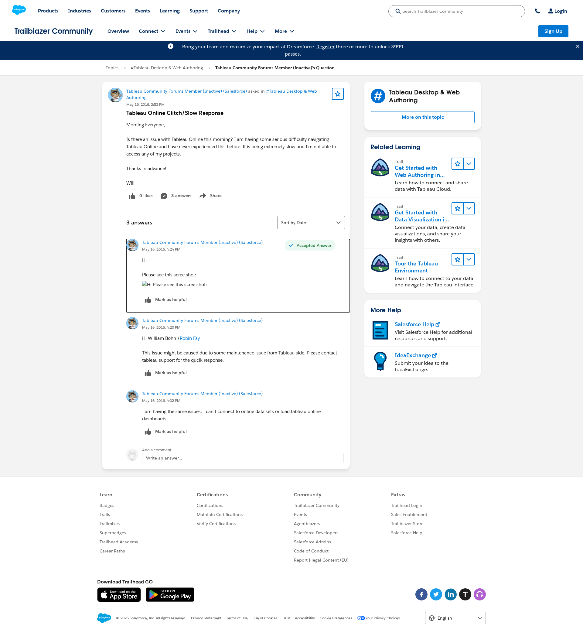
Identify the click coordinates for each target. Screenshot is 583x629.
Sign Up (553, 31)
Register (325, 46)
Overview (118, 31)
